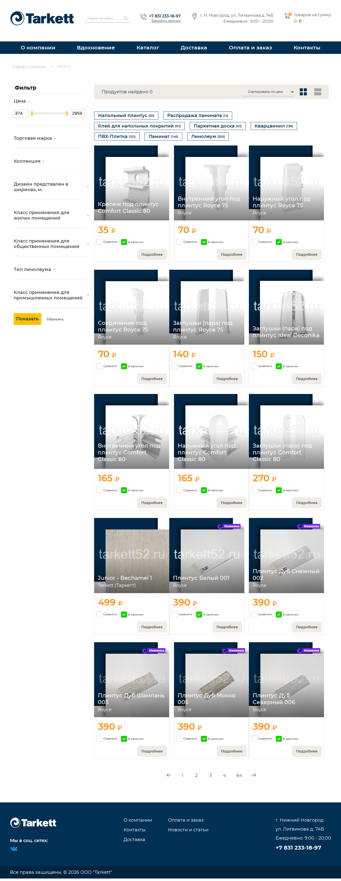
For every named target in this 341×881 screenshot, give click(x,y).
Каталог (151, 38)
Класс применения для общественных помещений (46, 234)
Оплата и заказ (252, 38)
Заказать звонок (166, 16)
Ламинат (163, 132)
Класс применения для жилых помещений (41, 206)
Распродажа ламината (197, 106)
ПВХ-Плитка (117, 132)
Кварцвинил (274, 119)
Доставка (197, 38)
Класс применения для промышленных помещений (48, 286)
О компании (37, 38)
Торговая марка (33, 129)
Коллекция (27, 152)
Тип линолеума (32, 260)
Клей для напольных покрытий (139, 119)
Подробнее (152, 253)
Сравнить (110, 240)
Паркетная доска (218, 119)
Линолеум (208, 132)
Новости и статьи (188, 830)
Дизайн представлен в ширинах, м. (41, 177)
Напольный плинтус (126, 106)
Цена (20, 92)
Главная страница (29, 57)
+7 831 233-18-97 (165, 11)
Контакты (307, 38)
